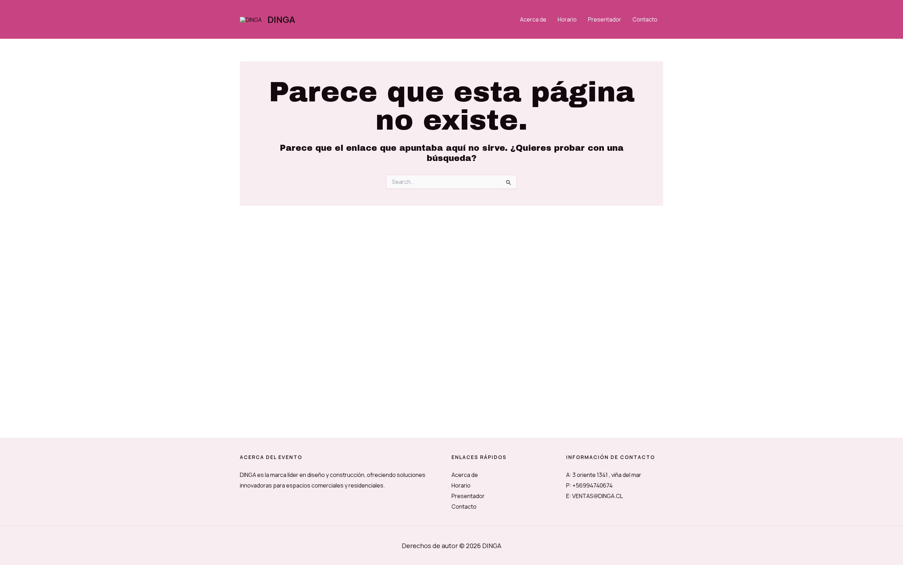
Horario (567, 19)
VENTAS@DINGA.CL (597, 496)
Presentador (604, 19)
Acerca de (533, 19)
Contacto (644, 19)
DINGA (281, 19)
